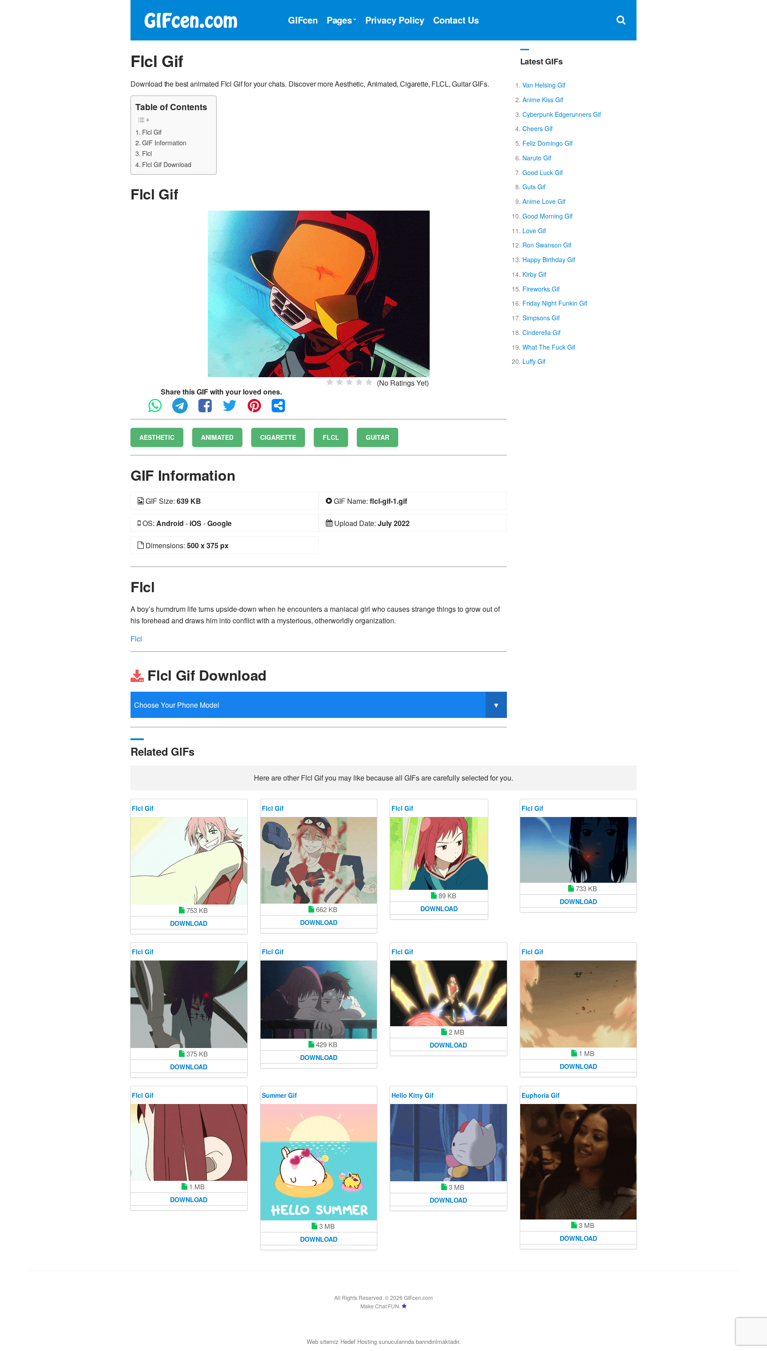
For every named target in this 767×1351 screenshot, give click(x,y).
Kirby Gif (534, 274)
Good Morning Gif (547, 215)
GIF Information (164, 142)
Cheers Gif (537, 128)
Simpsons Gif (541, 317)
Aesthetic (156, 437)
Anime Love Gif (543, 201)
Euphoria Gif (541, 1095)
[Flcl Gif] (319, 293)
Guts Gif (534, 186)
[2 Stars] (339, 382)
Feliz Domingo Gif (547, 143)
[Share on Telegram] (184, 409)
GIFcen (303, 19)
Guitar (377, 437)
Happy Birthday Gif (548, 259)
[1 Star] (329, 382)
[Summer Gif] (319, 1162)
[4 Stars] (359, 382)
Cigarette (278, 437)
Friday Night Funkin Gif (554, 303)
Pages (339, 19)
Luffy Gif (534, 361)
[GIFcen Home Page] (190, 19)
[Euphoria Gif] (578, 1161)
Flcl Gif (152, 131)
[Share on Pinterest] (259, 409)
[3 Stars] (349, 382)
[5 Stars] (368, 382)
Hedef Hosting (358, 1341)
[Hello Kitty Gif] (448, 1142)
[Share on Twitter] (234, 409)
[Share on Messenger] (283, 409)
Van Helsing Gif (543, 84)
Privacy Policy (394, 19)
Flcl (147, 153)
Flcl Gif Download (166, 164)
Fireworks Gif (541, 288)
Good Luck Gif (542, 172)
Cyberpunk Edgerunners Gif (561, 114)
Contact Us (456, 19)
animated (217, 437)
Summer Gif (279, 1095)
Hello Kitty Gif (412, 1095)
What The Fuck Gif (548, 347)
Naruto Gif (536, 157)
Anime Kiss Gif (542, 99)
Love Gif (534, 230)
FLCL (331, 437)
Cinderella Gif (541, 332)
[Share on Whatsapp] (159, 409)
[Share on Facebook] (209, 409)
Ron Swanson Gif (546, 244)
